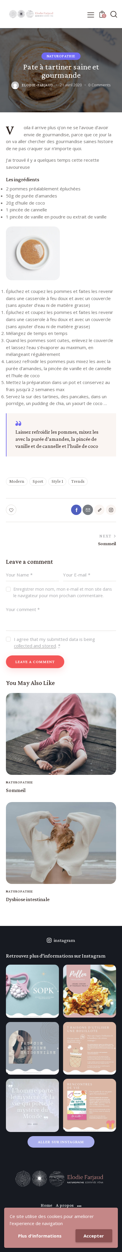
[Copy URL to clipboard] (99, 510)
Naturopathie (61, 56)
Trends (77, 481)
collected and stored (35, 646)
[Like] (11, 510)
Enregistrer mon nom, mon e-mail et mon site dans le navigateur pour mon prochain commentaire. (62, 592)
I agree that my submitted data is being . (54, 642)
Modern (16, 481)
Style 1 (57, 481)
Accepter (94, 1236)
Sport (38, 481)
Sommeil (15, 790)
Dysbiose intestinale (27, 899)
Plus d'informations (40, 1236)
